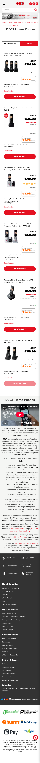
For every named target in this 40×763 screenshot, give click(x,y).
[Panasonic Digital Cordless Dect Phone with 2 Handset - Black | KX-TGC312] (11, 292)
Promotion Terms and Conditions (13, 617)
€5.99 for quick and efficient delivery (24, 530)
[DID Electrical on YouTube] (7, 700)
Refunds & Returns (8, 667)
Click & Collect (7, 670)
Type (21, 145)
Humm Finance (20, 537)
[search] (35, 10)
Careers (5, 595)
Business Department (9, 648)
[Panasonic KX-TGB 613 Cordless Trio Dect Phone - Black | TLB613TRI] (11, 66)
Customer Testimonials (10, 680)
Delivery (5, 664)
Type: (21, 84)
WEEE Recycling (7, 598)
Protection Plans (7, 677)
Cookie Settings (7, 630)
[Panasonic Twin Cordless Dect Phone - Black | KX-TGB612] (11, 353)
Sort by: (10, 44)
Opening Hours (7, 645)
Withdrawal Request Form (11, 655)
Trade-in (5, 652)
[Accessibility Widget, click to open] (35, 737)
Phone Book (7, 145)
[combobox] (17, 10)
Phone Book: (7, 87)
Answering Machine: (10, 317)
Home (4, 22)
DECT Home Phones (11, 25)
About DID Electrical (9, 639)
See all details (9, 91)
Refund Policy (7, 623)
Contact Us (6, 642)
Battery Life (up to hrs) (10, 84)
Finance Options (7, 626)
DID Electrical (12, 741)
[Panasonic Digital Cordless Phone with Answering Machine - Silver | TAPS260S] (11, 180)
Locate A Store (7, 591)
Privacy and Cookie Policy (11, 620)
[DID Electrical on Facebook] (2, 700)
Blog (3, 601)
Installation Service (8, 674)
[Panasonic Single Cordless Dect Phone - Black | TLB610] (11, 120)
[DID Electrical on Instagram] (5, 700)
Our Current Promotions (10, 588)
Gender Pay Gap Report (10, 604)
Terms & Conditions (9, 613)
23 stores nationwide (17, 529)
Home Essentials (32, 22)
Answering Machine (9, 199)
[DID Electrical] (20, 4)
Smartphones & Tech (16, 22)
